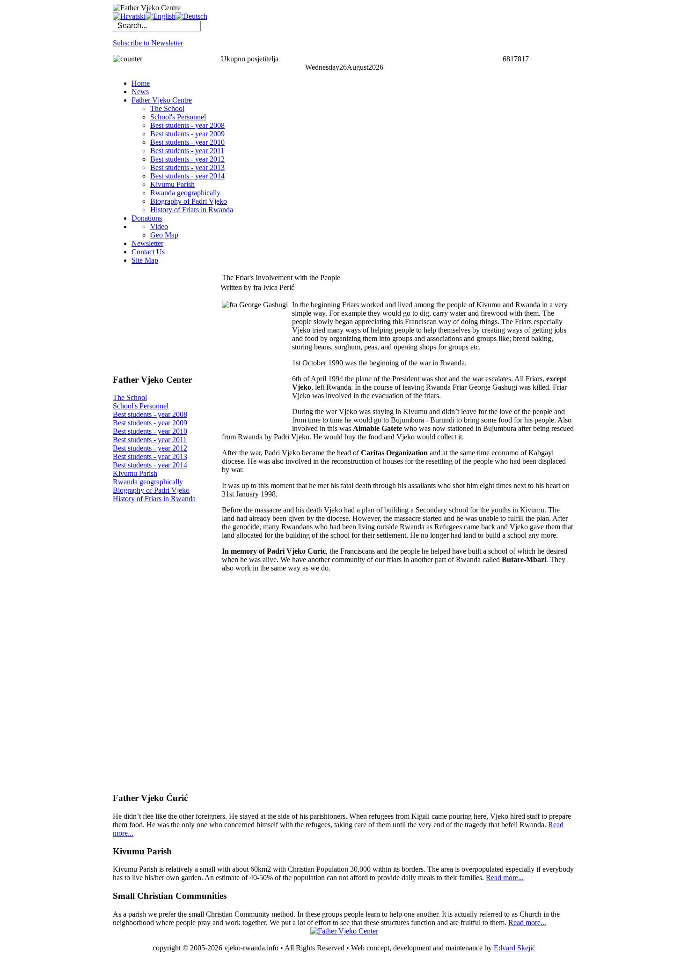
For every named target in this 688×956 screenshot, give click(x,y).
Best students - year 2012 (150, 448)
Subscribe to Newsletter (148, 43)
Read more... (505, 878)
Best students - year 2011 (150, 440)
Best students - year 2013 (150, 456)
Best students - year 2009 (150, 423)
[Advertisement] (159, 319)
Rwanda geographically (148, 482)
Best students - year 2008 (150, 414)
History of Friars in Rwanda (154, 499)
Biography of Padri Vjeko (151, 490)
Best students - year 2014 (150, 465)
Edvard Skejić (514, 948)
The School (130, 397)
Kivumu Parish (135, 473)
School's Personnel (140, 406)
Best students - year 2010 (150, 431)
